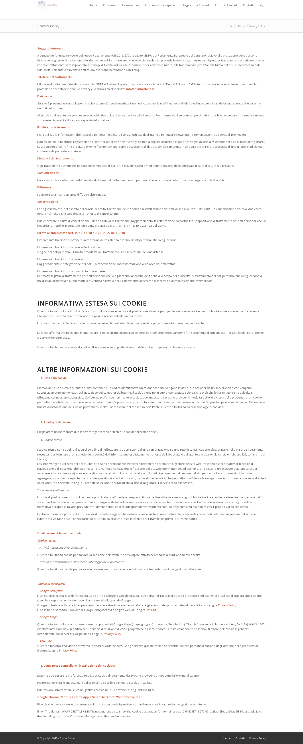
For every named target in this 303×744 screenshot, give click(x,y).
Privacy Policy (48, 26)
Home (242, 26)
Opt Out (151, 610)
